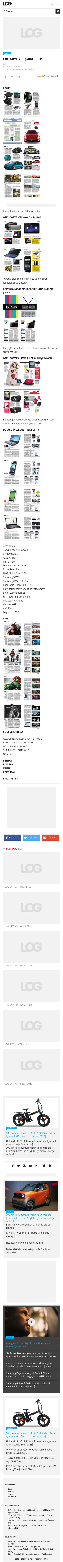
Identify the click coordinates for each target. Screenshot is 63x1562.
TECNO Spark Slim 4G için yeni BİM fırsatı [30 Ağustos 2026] (30, 1421)
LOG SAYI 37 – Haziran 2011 (19, 887)
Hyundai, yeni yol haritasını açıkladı (25, 1243)
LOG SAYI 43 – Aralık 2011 (18, 926)
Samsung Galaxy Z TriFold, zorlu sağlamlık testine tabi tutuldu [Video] (28, 1347)
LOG (5, 64)
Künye (10, 1451)
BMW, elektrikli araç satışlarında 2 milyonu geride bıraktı (28, 1251)
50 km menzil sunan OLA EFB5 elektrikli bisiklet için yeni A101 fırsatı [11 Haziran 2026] (31, 1135)
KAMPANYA (11, 1128)
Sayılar (9, 11)
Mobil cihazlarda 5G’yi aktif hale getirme (24, 1509)
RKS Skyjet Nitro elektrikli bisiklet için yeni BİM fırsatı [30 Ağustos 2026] (31, 1430)
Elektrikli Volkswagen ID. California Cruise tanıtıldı (28, 1226)
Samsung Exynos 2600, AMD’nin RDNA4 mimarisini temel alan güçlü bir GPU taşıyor (29, 1337)
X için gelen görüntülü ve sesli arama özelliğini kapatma (30, 1516)
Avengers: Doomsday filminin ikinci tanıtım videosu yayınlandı (28, 1307)
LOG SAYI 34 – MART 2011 (18, 966)
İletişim (10, 1456)
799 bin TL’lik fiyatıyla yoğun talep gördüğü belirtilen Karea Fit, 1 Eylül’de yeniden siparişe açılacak (30, 1151)
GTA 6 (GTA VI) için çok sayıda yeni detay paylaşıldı (27, 1235)
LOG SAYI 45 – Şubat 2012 (18, 1084)
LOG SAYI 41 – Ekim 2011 (17, 1044)
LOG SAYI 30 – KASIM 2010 (19, 1005)
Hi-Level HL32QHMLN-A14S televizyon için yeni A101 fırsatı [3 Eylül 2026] (31, 1143)
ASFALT (10, 1211)
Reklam (11, 1454)
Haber (7, 53)
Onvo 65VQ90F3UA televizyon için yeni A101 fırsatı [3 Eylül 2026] (29, 1413)
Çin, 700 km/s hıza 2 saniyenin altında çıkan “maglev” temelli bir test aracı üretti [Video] (29, 1327)
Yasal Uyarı (12, 1459)
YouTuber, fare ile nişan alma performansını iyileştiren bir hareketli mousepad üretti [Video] (31, 1317)
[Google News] (47, 76)
